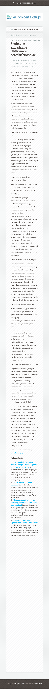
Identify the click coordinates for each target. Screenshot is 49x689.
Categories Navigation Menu (26, 30)
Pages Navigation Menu (26, 3)
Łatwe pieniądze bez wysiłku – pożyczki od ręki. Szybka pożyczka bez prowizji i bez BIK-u (24, 464)
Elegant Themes (20, 683)
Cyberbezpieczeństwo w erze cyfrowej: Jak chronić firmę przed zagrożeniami (24, 502)
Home (13, 35)
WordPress (38, 683)
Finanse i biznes (21, 35)
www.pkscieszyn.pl (17, 453)
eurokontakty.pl (23, 60)
